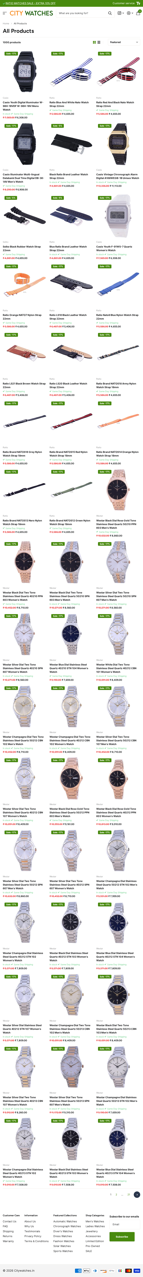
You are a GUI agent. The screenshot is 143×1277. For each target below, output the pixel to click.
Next (137, 1194)
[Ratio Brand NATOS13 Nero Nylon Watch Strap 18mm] (25, 490)
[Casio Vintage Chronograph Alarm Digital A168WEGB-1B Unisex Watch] (118, 144)
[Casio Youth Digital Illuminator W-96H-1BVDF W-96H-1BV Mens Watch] (25, 72)
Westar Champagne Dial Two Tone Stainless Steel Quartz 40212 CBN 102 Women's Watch (70, 740)
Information (31, 1215)
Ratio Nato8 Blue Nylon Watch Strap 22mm (117, 316)
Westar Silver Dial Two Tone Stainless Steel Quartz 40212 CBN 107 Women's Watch (23, 812)
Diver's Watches (63, 1231)
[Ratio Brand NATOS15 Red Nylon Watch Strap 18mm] (71, 421)
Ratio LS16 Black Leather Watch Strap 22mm (68, 316)
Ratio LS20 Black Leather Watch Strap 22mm (68, 385)
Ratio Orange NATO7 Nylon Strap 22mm (22, 316)
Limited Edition (95, 1241)
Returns (7, 1236)
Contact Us (9, 1221)
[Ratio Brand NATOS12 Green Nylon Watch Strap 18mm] (71, 490)
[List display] (98, 42)
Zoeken (110, 13)
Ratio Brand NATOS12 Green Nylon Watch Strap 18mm (70, 522)
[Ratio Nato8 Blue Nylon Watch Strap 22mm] (118, 285)
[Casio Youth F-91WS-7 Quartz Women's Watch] (118, 216)
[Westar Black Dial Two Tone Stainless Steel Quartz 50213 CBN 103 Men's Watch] (118, 995)
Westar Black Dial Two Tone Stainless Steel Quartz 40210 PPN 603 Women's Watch (23, 596)
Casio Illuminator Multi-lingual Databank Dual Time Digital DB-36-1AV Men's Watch (23, 178)
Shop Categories (95, 1215)
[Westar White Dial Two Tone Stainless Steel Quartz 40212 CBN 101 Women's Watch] (118, 634)
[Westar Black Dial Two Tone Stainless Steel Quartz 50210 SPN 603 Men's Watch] (71, 562)
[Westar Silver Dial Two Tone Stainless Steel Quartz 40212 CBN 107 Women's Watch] (25, 778)
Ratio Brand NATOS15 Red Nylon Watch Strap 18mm (69, 453)
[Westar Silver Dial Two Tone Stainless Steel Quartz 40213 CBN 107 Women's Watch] (25, 1067)
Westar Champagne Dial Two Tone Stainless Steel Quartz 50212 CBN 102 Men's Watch (23, 740)
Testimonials (32, 1231)
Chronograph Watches (67, 1226)
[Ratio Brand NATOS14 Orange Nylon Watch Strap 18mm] (118, 421)
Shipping (8, 1231)
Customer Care (11, 1215)
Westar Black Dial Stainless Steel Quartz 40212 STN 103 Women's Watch (69, 957)
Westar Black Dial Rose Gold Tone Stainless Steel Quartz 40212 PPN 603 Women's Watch (116, 812)
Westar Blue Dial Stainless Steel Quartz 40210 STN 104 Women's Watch (69, 668)
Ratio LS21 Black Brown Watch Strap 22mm (24, 385)
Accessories (93, 1236)
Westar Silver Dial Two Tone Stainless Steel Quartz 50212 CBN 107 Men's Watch (116, 740)
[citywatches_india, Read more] (121, 13)
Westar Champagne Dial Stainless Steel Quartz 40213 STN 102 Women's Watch (23, 1173)
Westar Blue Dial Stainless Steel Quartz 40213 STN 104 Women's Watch (115, 1173)
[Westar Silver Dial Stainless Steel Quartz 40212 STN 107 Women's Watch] (25, 995)
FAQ (5, 1226)
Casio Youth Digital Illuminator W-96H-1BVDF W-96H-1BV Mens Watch (23, 106)
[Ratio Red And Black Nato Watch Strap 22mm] (118, 72)
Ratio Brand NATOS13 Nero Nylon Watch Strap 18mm (22, 522)
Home (6, 23)
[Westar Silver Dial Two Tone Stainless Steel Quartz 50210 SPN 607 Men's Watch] (118, 562)
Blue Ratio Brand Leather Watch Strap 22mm (68, 248)
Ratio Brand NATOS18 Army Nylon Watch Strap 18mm (116, 385)
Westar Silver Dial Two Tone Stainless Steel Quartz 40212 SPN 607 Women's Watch (69, 885)
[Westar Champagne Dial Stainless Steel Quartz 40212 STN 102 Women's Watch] (25, 923)
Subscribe (122, 1236)
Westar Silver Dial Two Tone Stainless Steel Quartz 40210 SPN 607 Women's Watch (23, 668)
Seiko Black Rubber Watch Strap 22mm (22, 248)
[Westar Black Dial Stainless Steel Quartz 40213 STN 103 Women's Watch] (71, 1139)
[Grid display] (94, 42)
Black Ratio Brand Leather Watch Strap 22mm (69, 176)
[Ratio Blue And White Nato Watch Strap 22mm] (71, 72)
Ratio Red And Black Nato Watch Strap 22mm (115, 104)
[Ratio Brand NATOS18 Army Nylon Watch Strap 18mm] (118, 353)
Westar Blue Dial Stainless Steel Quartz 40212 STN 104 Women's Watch (115, 957)
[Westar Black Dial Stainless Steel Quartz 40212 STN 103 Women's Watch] (71, 923)
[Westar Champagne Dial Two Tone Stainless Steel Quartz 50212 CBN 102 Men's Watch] (25, 706)
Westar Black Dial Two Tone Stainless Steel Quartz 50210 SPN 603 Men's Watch (69, 596)
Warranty (8, 1241)
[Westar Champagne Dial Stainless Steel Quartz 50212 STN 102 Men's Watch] (118, 851)
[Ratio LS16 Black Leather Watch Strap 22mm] (71, 285)
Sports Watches (63, 1251)
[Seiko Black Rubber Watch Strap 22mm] (25, 216)
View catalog (5, 13)
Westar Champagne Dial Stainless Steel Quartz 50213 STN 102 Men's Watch (116, 1101)
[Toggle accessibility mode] (138, 3)
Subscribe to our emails (124, 1216)
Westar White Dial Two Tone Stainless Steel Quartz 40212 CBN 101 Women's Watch (116, 668)
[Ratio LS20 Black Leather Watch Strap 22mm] (71, 353)
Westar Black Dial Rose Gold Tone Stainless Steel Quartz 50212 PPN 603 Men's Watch (69, 812)
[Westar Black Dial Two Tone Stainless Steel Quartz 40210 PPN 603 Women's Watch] (25, 562)
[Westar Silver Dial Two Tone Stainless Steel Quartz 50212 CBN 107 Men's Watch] (118, 706)
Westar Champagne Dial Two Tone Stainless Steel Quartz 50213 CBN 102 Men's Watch (70, 1029)
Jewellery (92, 1231)
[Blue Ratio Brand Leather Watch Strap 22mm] (71, 216)
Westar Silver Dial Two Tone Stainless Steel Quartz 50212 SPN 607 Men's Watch (23, 885)
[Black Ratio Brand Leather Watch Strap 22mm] (71, 144)
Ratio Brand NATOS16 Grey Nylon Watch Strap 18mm (22, 453)
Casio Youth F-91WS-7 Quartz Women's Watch (114, 248)
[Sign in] (130, 13)
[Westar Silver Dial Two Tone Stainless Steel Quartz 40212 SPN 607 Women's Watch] (71, 851)
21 (128, 1194)
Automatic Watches (65, 1221)
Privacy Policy (32, 1236)
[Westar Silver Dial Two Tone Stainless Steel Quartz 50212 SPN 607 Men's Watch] (25, 851)
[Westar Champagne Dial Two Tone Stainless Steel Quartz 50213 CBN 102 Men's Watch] (71, 995)
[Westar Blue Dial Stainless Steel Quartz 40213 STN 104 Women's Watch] (118, 1139)
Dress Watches (62, 1236)
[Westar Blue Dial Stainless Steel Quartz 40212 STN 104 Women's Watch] (118, 923)
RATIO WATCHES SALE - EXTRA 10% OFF (31, 3)
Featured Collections (65, 1215)
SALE (89, 1251)
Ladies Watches (95, 1226)
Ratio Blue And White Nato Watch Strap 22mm (69, 104)
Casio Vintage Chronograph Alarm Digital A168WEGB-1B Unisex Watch (117, 176)
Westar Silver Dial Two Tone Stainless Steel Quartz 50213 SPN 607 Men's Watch (69, 1101)
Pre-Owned (93, 1246)
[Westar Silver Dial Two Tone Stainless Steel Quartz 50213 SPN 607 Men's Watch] (71, 1067)
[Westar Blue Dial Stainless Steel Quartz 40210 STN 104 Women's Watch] (71, 634)
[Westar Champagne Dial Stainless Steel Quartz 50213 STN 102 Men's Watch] (118, 1067)
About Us (30, 1221)
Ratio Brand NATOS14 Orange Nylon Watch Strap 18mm (117, 453)
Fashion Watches (63, 1241)
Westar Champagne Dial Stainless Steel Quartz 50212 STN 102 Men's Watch (116, 885)
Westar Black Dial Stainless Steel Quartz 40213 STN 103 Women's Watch (69, 1173)
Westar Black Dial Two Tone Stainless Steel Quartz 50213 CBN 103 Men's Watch (116, 1029)
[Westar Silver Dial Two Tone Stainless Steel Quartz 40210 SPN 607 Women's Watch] (25, 634)
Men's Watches (95, 1221)
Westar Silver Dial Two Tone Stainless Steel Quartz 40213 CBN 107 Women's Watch (23, 1101)
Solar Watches (62, 1246)
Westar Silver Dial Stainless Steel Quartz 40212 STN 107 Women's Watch (22, 1029)
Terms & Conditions (36, 1241)
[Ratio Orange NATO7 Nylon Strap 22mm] (25, 285)
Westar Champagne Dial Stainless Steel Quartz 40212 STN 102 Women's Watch (23, 957)
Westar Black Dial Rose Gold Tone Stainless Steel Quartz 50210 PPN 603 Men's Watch (116, 524)
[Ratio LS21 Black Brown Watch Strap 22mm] (25, 353)
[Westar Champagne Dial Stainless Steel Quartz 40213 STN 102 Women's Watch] (25, 1139)
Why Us (29, 1226)
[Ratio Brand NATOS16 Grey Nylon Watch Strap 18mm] (25, 421)
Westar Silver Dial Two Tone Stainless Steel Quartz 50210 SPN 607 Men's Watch (116, 596)
